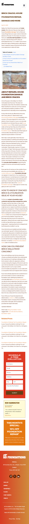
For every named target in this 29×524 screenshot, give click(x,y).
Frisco (6, 498)
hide (14, 52)
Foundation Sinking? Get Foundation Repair (13, 322)
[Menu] (24, 5)
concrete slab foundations (15, 311)
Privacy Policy (12, 519)
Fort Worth (7, 495)
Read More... (8, 415)
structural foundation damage (9, 117)
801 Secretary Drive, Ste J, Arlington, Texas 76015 (14, 464)
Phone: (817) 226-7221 (14, 470)
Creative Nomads (21, 512)
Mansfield (7, 488)
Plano (6, 492)
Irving (5, 485)
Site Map (18, 519)
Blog (9, 309)
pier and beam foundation (19, 279)
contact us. (12, 297)
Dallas (6, 482)
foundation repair (6, 313)
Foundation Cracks (16, 309)
